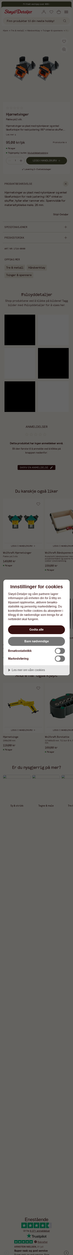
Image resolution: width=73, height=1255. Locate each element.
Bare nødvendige (36, 641)
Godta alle (36, 629)
